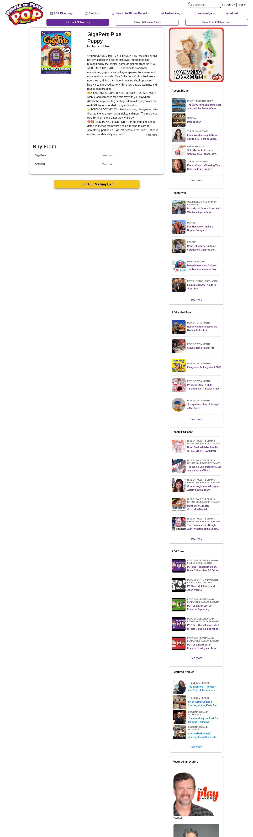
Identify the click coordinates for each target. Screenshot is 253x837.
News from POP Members (216, 22)
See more (196, 180)
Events (93, 13)
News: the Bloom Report (131, 13)
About (233, 13)
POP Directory (63, 13)
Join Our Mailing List (96, 184)
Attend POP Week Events (147, 22)
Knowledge (204, 13)
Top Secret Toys (101, 46)
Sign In (242, 4)
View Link (107, 155)
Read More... (152, 134)
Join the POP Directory (78, 22)
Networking (172, 13)
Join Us (230, 4)
